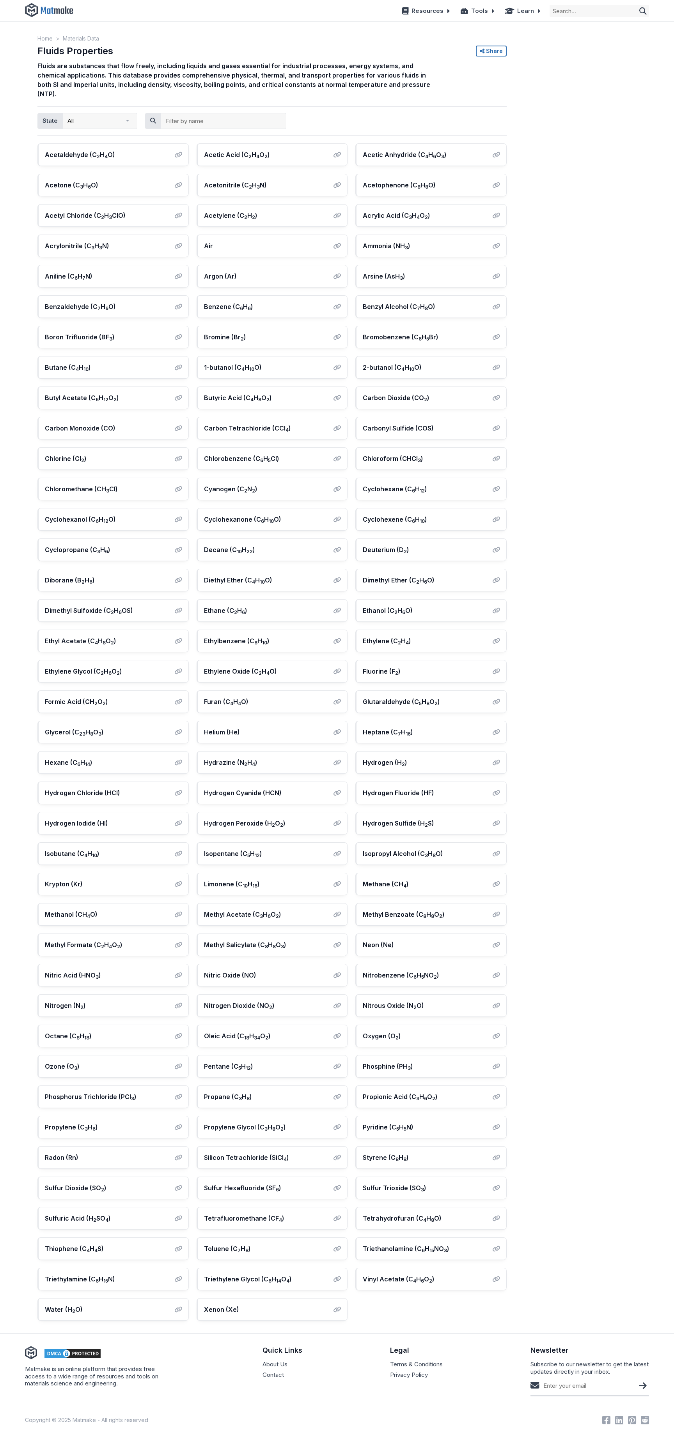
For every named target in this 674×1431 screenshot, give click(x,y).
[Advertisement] (578, 86)
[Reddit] (645, 1420)
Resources (427, 10)
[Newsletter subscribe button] (643, 1385)
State (50, 120)
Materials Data (81, 38)
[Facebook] (606, 1420)
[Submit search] (643, 11)
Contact (273, 1374)
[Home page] (49, 10)
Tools (479, 10)
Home (45, 38)
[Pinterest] (632, 1420)
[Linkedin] (619, 1420)
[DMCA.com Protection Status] (72, 1353)
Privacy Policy (409, 1374)
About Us (275, 1364)
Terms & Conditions (416, 1364)
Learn (525, 10)
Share (493, 51)
